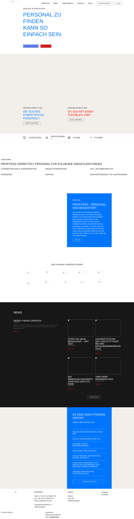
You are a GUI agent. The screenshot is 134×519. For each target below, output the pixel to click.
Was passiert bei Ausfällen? (85, 451)
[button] (89, 432)
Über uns (45, 3)
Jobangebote (67, 3)
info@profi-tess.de (45, 501)
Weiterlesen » (16, 331)
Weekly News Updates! (27, 320)
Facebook (104, 494)
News (55, 3)
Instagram (104, 492)
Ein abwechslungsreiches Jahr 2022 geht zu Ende (82, 380)
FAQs (90, 3)
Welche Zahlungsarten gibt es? (86, 439)
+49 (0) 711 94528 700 (48, 496)
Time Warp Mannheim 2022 (104, 378)
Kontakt (80, 3)
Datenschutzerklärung (52, 515)
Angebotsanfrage (74, 501)
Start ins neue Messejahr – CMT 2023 (78, 341)
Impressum (49, 512)
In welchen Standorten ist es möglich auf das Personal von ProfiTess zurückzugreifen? (86, 464)
